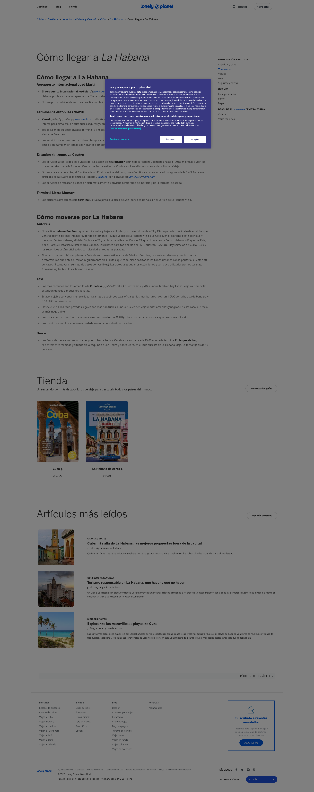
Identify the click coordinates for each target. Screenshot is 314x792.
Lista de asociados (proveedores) (125, 128)
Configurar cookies (119, 139)
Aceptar (195, 139)
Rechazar (170, 139)
